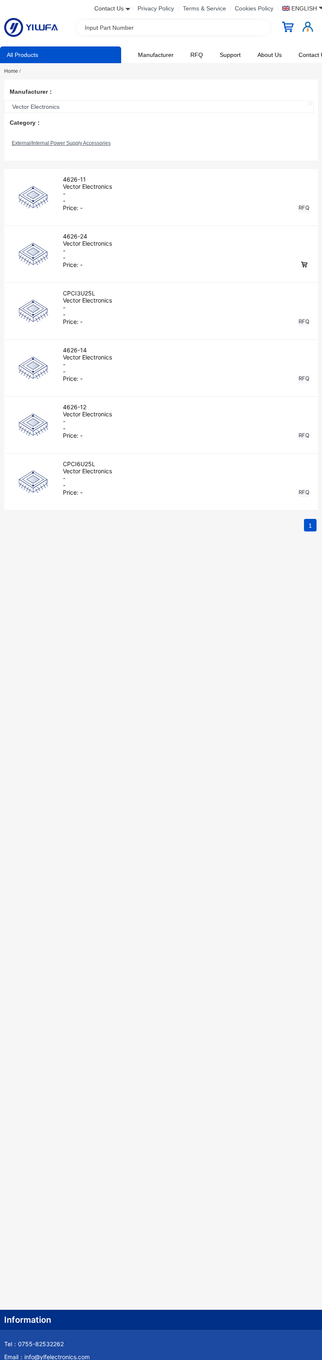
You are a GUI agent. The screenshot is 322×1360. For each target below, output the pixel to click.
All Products (22, 54)
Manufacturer (156, 54)
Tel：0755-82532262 (34, 1343)
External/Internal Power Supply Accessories (61, 143)
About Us (269, 54)
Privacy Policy (156, 8)
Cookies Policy (254, 8)
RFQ (196, 54)
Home (12, 71)
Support (230, 54)
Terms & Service (204, 8)
